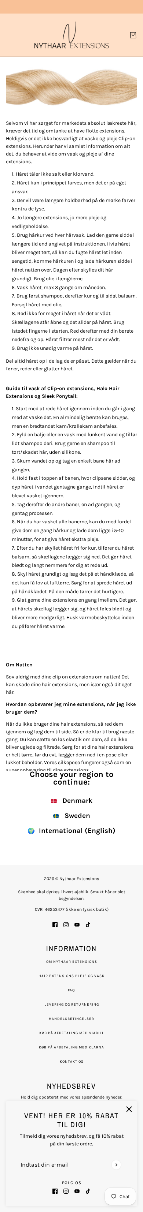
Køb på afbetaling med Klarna (71, 1047)
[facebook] (55, 1190)
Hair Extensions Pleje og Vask (71, 976)
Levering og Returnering (71, 1004)
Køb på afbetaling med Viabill (71, 1033)
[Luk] (129, 1109)
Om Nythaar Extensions (71, 962)
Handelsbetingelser (71, 1019)
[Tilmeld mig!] (116, 1165)
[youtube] (77, 1190)
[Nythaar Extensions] (71, 34)
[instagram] (66, 1190)
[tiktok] (88, 1190)
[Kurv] (133, 35)
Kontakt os (72, 1061)
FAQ (71, 990)
